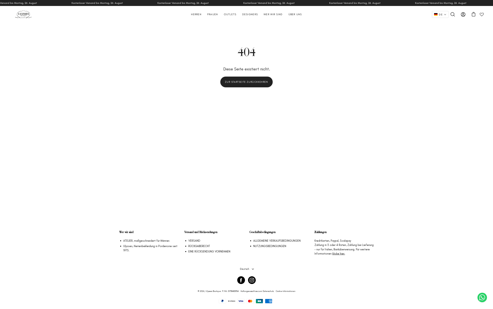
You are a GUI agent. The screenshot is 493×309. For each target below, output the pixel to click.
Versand (194, 240)
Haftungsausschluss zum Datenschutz (257, 291)
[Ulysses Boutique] (23, 14)
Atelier (128, 240)
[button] (440, 14)
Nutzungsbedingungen (269, 246)
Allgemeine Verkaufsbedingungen (277, 240)
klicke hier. (338, 253)
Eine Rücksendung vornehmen (209, 251)
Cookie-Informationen (285, 291)
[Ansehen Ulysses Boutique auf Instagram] (252, 280)
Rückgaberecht (199, 246)
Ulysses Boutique (213, 291)
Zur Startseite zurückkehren (246, 81)
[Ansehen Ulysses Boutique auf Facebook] (241, 280)
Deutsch (244, 268)
